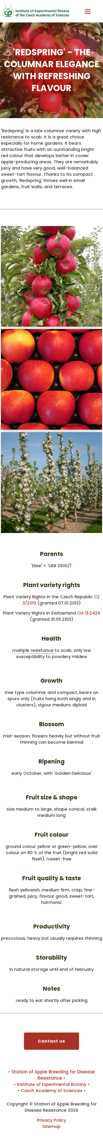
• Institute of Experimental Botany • (52, 1084)
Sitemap (51, 1126)
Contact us (51, 1041)
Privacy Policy (51, 1120)
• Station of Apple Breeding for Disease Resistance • (51, 1075)
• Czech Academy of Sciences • (51, 1091)
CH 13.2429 (88, 613)
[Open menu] (88, 11)
